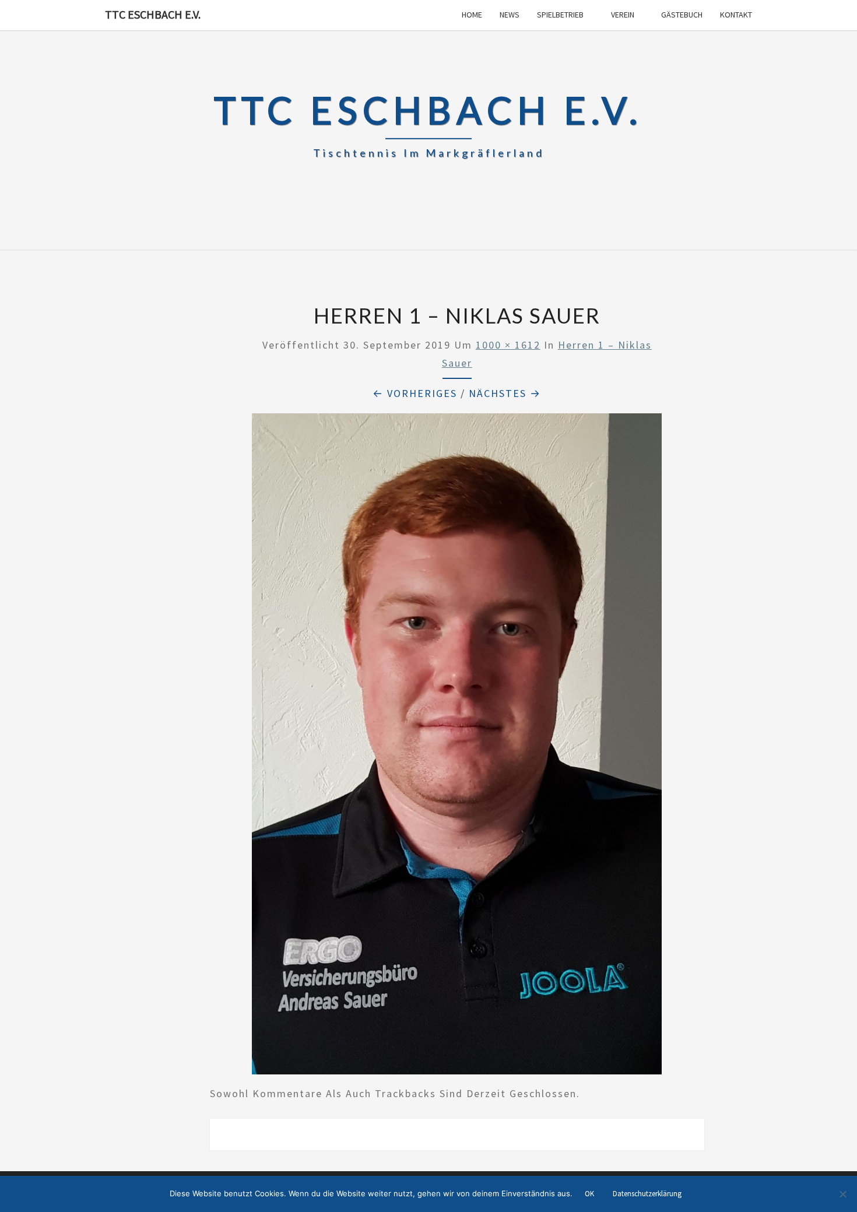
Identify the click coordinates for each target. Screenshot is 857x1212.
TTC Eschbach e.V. (153, 14)
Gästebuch (682, 14)
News (509, 14)
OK (589, 1194)
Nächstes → (505, 393)
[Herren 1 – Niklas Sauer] (457, 747)
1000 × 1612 (508, 345)
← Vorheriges (415, 393)
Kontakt (736, 14)
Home (472, 14)
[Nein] (842, 1194)
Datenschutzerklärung (647, 1194)
